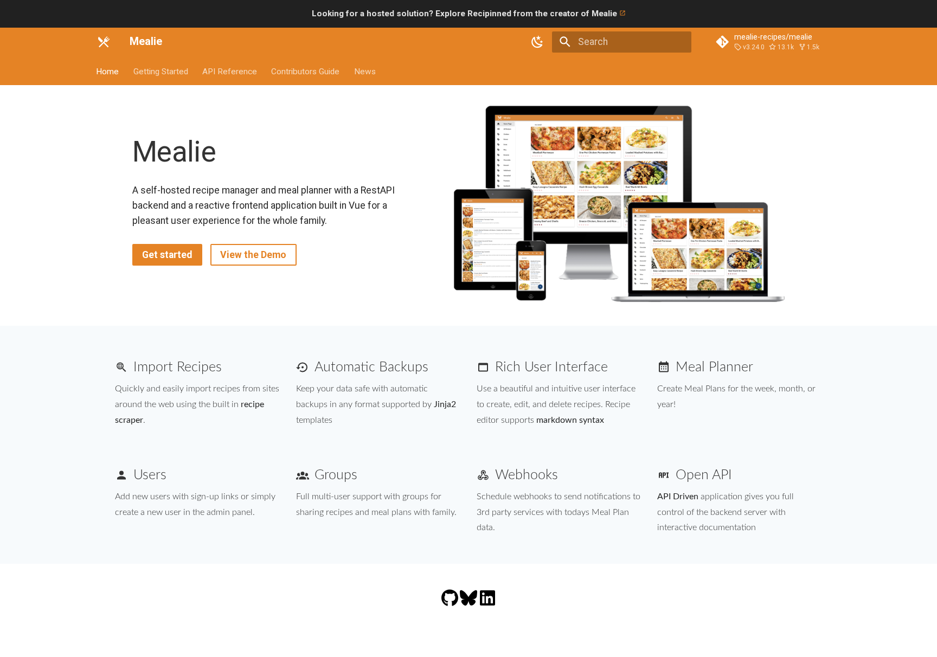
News (365, 71)
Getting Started (160, 71)
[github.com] (450, 604)
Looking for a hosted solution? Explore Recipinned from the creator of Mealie (465, 13)
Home (108, 71)
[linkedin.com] (487, 604)
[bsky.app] (469, 604)
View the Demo (253, 254)
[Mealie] (103, 42)
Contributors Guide (306, 71)
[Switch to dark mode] (538, 42)
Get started (167, 254)
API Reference (229, 71)
